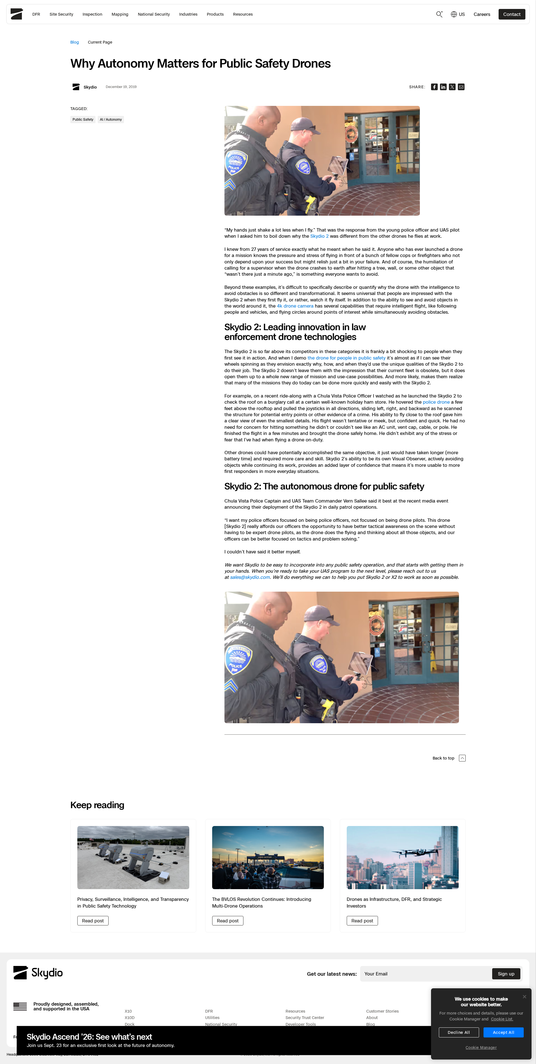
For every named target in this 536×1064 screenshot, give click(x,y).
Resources (243, 14)
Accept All (504, 1032)
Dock (130, 1024)
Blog (74, 42)
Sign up (506, 974)
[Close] (524, 997)
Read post (93, 920)
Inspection (92, 14)
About (372, 1017)
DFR (36, 14)
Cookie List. (502, 1019)
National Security (154, 14)
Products (215, 14)
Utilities (212, 1017)
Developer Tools (301, 1024)
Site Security (61, 14)
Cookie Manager (481, 1047)
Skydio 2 (319, 236)
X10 (128, 1011)
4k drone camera (295, 306)
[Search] (439, 14)
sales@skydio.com (250, 577)
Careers (482, 14)
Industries (188, 14)
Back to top (443, 758)
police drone (436, 402)
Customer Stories (382, 1011)
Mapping (120, 14)
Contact (512, 14)
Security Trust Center (305, 1017)
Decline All (459, 1032)
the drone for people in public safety (347, 358)
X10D (130, 1017)
